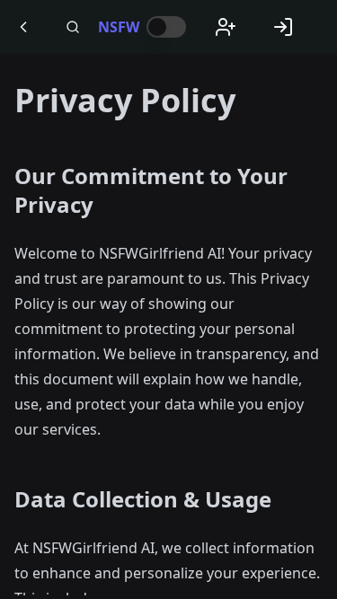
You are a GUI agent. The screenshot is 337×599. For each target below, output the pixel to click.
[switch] (166, 27)
